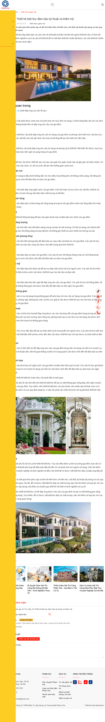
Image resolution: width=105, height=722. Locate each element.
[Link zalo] (80, 682)
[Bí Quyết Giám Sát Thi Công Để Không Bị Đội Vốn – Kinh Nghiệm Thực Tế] (39, 574)
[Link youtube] (86, 682)
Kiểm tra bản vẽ (65, 698)
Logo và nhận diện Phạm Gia (49, 689)
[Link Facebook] (75, 682)
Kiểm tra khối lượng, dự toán (65, 693)
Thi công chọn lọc (64, 687)
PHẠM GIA (46, 674)
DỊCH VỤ (62, 674)
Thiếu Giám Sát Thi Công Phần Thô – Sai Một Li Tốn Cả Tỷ (65, 588)
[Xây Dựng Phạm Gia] (5, 8)
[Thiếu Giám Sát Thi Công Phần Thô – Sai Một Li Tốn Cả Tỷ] (66, 574)
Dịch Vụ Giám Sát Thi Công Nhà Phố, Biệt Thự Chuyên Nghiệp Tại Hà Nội (91, 588)
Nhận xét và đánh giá (10, 634)
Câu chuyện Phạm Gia (49, 683)
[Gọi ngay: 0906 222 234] (98, 313)
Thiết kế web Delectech (94, 705)
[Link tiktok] (90, 682)
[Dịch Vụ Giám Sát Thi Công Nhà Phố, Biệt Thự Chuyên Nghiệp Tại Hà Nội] (92, 574)
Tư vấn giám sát (65, 682)
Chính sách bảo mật (48, 695)
